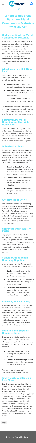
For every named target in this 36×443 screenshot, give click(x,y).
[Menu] (3, 4)
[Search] (31, 3)
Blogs (18, 9)
